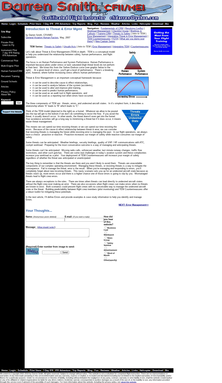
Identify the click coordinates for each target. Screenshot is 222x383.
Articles (5, 86)
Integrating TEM (121, 46)
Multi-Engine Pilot (10, 66)
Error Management (96, 36)
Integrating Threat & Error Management (127, 36)
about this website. (129, 382)
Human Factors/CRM (11, 71)
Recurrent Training (10, 76)
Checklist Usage (120, 31)
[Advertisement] (66, 262)
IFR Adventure (9, 55)
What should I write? (46, 227)
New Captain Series (105, 41)
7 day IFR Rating (10, 53)
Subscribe (6, 37)
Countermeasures (140, 46)
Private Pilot (7, 42)
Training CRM (104, 33)
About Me (6, 94)
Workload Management (98, 31)
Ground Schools (9, 81)
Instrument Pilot (9, 50)
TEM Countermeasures (98, 38)
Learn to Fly (8, 45)
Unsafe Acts (70, 46)
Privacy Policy (8, 92)
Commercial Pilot (9, 60)
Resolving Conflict (134, 28)
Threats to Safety (121, 33)
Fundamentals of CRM (112, 28)
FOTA (115, 38)
